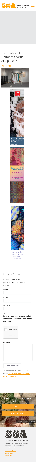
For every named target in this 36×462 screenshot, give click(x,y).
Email (5, 297)
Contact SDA (8, 455)
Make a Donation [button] (17, 413)
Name (5, 289)
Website (6, 305)
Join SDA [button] (17, 407)
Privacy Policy (9, 453)
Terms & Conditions (10, 451)
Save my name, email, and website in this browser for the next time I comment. (17, 319)
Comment (7, 342)
